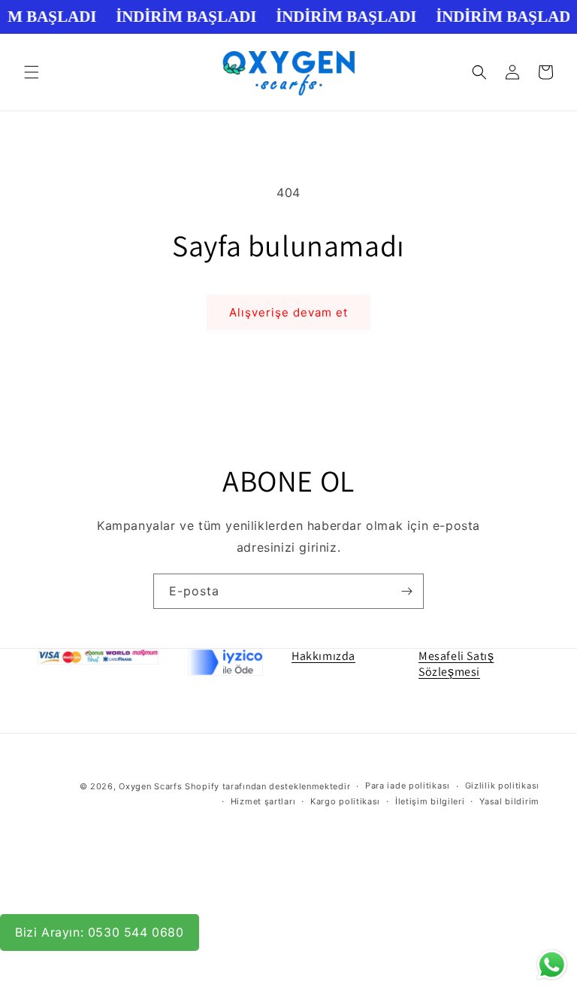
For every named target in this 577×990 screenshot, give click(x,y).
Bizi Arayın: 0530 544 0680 (99, 932)
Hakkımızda (323, 656)
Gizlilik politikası (502, 785)
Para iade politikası (407, 785)
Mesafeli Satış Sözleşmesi (456, 664)
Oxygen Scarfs (150, 786)
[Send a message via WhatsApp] (551, 964)
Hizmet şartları (263, 801)
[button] (31, 72)
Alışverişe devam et (288, 312)
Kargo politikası (345, 801)
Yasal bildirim (509, 801)
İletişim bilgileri (430, 801)
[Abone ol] (406, 591)
